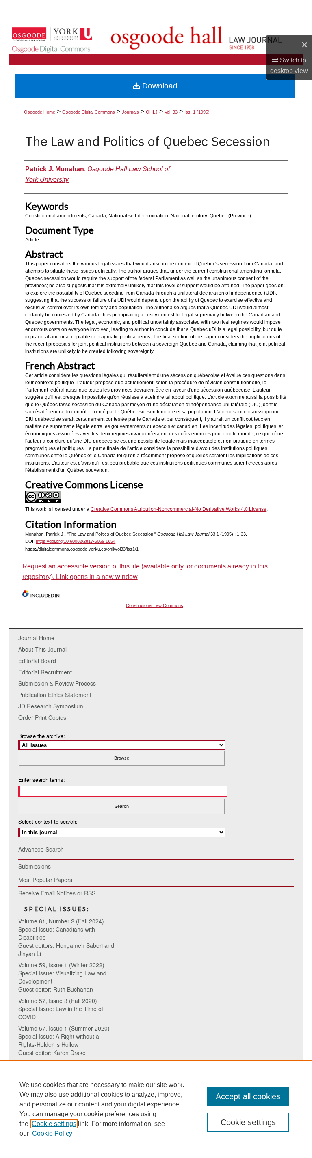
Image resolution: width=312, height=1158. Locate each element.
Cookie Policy (52, 1133)
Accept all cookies (248, 1096)
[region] (156, 1109)
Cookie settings (54, 1123)
